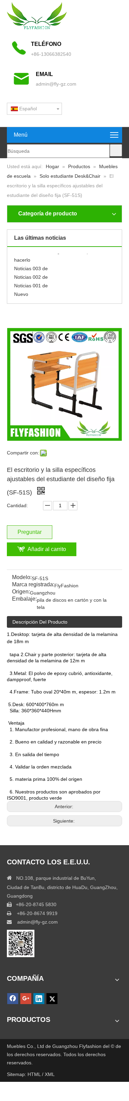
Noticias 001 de (31, 283)
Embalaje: (24, 599)
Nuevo (21, 292)
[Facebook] (12, 998)
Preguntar (30, 532)
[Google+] (25, 998)
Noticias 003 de (31, 266)
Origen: (21, 592)
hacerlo (22, 258)
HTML (35, 1074)
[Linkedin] (38, 998)
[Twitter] (51, 998)
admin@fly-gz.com (56, 84)
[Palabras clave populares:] (116, 150)
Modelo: (22, 577)
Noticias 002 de (31, 275)
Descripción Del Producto (39, 622)
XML (50, 1074)
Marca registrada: (33, 584)
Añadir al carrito (47, 549)
